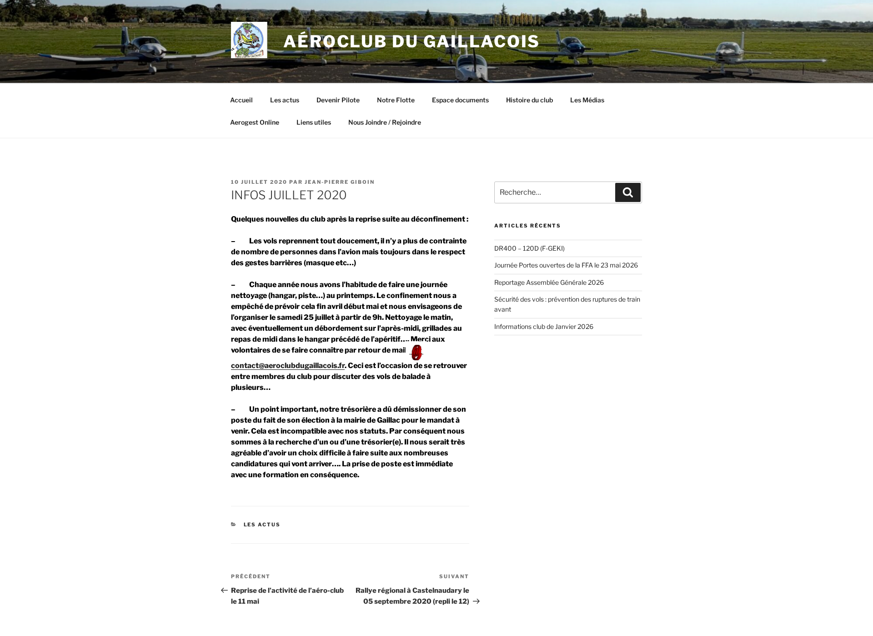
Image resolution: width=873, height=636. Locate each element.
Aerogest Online (254, 122)
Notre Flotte (396, 100)
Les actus (284, 100)
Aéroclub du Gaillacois (411, 41)
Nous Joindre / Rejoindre (384, 122)
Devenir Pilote (338, 100)
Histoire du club (529, 100)
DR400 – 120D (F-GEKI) (529, 248)
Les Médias (587, 100)
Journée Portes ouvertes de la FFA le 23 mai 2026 (566, 265)
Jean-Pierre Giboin (340, 182)
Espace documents (460, 100)
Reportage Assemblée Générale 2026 (549, 282)
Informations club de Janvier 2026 (543, 326)
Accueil (241, 100)
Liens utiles (313, 122)
